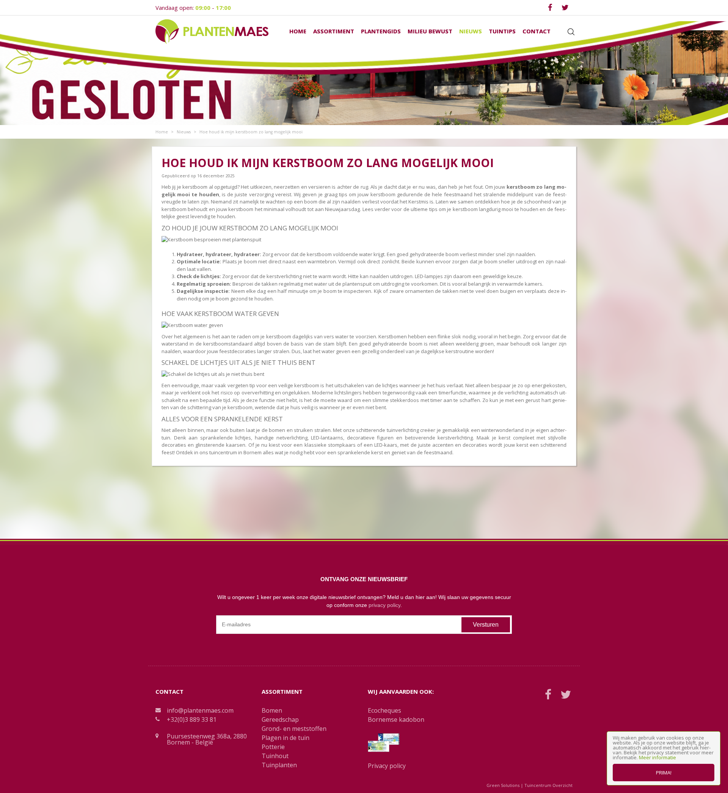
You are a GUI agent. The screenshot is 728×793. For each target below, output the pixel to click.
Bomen (272, 710)
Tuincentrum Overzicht (548, 785)
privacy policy (384, 605)
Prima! (664, 772)
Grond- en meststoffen (294, 728)
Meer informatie (657, 757)
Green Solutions (502, 785)
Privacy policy (387, 766)
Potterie (273, 747)
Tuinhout (275, 756)
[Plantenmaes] (211, 31)
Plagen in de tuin (285, 738)
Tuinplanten (279, 765)
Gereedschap (280, 719)
